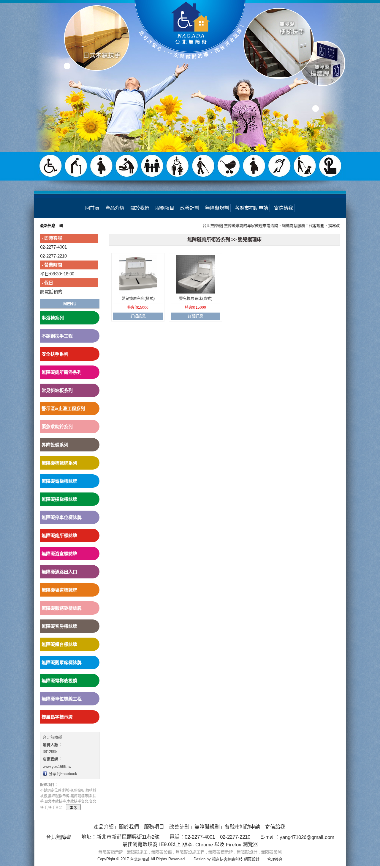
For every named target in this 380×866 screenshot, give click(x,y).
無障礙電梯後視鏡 (59, 680)
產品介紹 (114, 208)
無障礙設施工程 (190, 852)
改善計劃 (189, 208)
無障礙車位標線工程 (62, 698)
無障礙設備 (161, 852)
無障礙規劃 (217, 208)
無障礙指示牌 (110, 852)
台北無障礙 (52, 737)
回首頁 (92, 208)
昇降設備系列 (55, 444)
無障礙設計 (247, 852)
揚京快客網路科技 (227, 859)
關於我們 (139, 208)
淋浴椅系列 (53, 317)
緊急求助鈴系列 (57, 426)
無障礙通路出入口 (59, 571)
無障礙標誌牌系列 (59, 462)
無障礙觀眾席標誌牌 (62, 662)
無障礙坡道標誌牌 (59, 589)
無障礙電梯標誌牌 (59, 481)
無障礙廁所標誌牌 (59, 535)
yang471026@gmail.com (307, 837)
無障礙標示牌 (220, 852)
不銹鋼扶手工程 (57, 335)
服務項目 (164, 208)
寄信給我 (283, 208)
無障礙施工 (137, 852)
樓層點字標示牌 (57, 716)
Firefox (233, 844)
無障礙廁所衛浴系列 (62, 372)
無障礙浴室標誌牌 (59, 553)
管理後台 (275, 859)
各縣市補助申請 (251, 208)
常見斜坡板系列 (57, 390)
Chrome (204, 844)
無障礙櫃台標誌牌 (59, 644)
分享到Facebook (63, 773)
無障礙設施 (271, 852)
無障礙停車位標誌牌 (62, 517)
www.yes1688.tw (57, 766)
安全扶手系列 (55, 354)
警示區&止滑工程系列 (63, 408)
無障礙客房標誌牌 (59, 626)
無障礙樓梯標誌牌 (59, 499)
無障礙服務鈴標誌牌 (62, 608)
